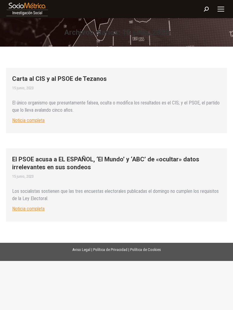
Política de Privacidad (110, 249)
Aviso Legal (81, 249)
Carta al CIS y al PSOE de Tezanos (59, 78)
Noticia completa (28, 120)
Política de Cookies (145, 249)
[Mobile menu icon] (221, 9)
